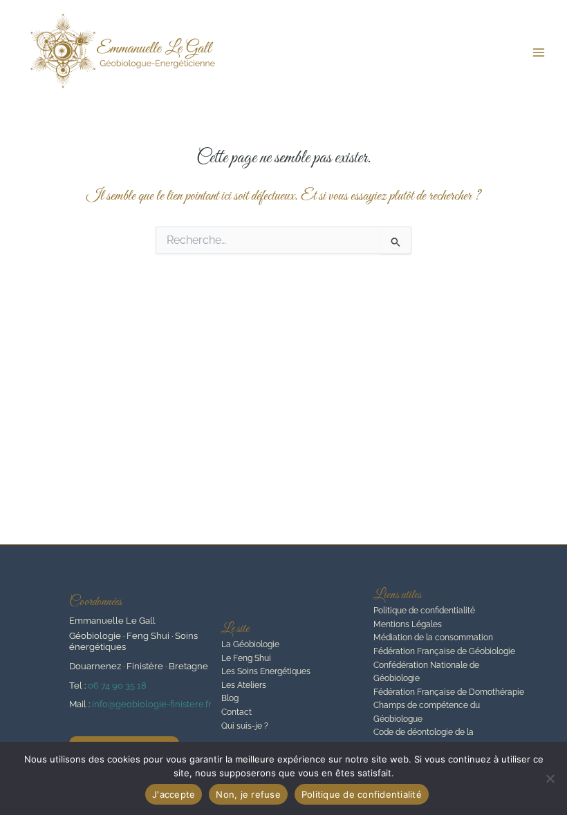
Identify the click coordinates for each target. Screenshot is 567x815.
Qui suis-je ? (244, 726)
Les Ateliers (243, 685)
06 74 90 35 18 (117, 685)
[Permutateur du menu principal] (538, 52)
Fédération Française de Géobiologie (444, 651)
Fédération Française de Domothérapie (448, 692)
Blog (230, 698)
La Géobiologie (250, 644)
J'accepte (173, 794)
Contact (236, 712)
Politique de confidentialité (424, 610)
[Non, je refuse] (550, 778)
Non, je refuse (248, 794)
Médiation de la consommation (433, 637)
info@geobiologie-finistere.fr (152, 704)
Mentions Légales (407, 624)
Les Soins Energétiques (265, 671)
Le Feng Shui (246, 658)
